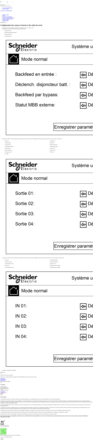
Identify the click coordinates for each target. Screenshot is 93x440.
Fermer (2, 393)
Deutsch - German (6, 14)
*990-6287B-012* (3, 392)
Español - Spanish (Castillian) (8, 18)
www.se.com (2, 391)
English (4, 15)
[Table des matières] (0, 11)
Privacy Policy (2, 380)
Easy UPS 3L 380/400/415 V (8, 7)
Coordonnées (2, 378)
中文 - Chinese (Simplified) (7, 16)
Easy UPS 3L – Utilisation (5, 10)
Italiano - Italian (5, 20)
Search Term (2, 4)
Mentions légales (3, 379)
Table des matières (6, 8)
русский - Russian (6, 19)
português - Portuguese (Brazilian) (8, 17)
